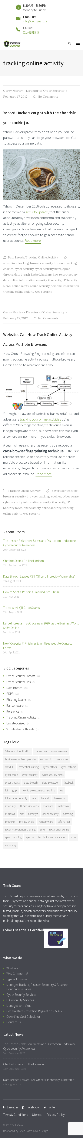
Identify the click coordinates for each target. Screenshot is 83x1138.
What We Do (14, 968)
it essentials (59, 798)
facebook (68, 782)
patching (68, 814)
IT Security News (29, 806)
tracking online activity (18, 292)
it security (54, 280)
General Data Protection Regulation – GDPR (34, 1011)
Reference (12, 711)
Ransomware (14, 706)
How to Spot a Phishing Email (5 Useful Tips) (31, 592)
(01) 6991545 (31, 32)
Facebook (32, 1107)
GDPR (10, 694)
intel (34, 798)
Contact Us (13, 1022)
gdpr (14, 790)
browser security (41, 263)
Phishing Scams (16, 700)
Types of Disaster (17, 979)
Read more (33, 240)
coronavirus (61, 759)
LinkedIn (12, 1107)
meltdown (63, 806)
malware (48, 806)
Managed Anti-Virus (18, 1006)
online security (39, 286)
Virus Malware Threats (20, 729)
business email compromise (20, 759)
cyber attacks (68, 767)
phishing (10, 822)
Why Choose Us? (17, 974)
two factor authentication (52, 837)
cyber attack (50, 767)
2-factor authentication (17, 751)
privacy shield (26, 822)
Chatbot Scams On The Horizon (23, 561)
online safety (20, 286)
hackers (47, 274)
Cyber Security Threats (20, 676)
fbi (6, 790)
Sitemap (37, 1115)
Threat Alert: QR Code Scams (21, 608)
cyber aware (71, 496)
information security (33, 280)
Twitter (51, 1107)
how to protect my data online (38, 790)
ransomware (46, 822)
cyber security (24, 269)
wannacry (10, 845)
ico (61, 790)
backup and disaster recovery (51, 751)
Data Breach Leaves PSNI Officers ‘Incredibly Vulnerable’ (39, 576)
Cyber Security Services (21, 995)
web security (43, 292)
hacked (35, 274)
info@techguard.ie (35, 21)
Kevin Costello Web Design (33, 1131)
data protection (50, 782)
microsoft (10, 814)
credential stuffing (29, 767)
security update (37, 212)
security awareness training (20, 829)
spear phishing (13, 837)
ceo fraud (45, 759)
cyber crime (11, 775)
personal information (65, 286)
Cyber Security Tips (18, 682)
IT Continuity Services (20, 1000)
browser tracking (65, 263)
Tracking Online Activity (41, 257)
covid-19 (9, 767)
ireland (45, 798)
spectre (30, 837)
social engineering (59, 829)
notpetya (33, 814)
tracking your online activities (40, 419)
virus (73, 837)
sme (42, 829)
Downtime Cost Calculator (23, 1017)
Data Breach (16, 257)
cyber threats (12, 782)
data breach (22, 274)
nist (22, 814)
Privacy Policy (56, 1115)
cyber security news (48, 269)
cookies (8, 269)
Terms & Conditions (15, 1115)
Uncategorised (15, 723)
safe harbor (63, 822)
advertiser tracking (16, 263)
